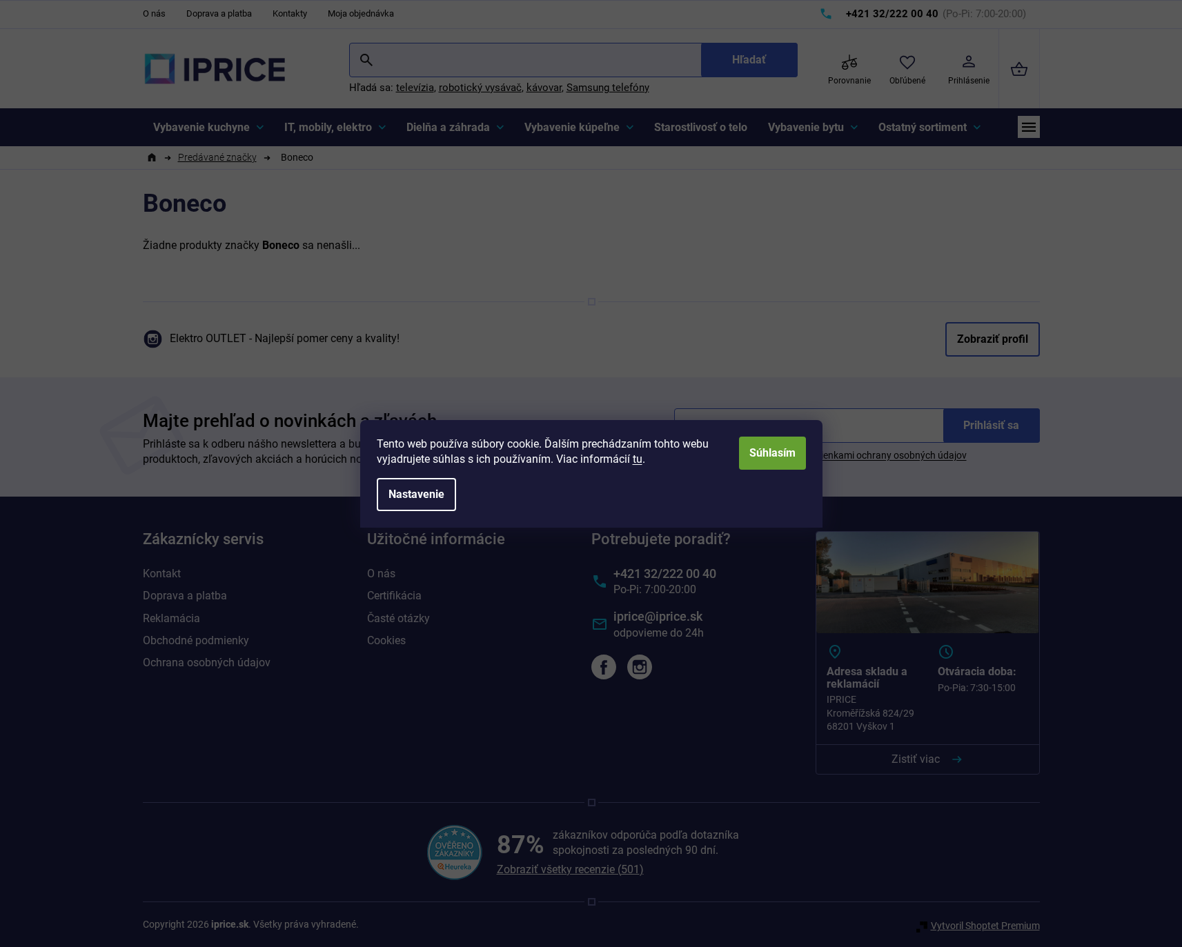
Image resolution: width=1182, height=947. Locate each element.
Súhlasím (772, 452)
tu (637, 459)
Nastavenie (416, 494)
